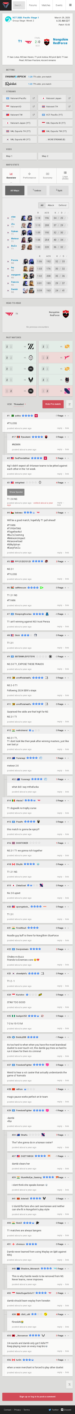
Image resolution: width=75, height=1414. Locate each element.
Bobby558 (21, 1037)
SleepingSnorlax (23, 614)
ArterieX (25, 1198)
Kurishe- (20, 995)
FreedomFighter (24, 1065)
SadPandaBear (22, 458)
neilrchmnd (22, 730)
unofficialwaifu (23, 678)
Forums (33, 5)
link (67, 428)
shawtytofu (21, 973)
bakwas (18, 513)
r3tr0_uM (25, 1314)
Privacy (17, 1410)
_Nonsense (22, 1335)
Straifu (24, 1135)
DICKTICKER (22, 843)
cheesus (20, 1244)
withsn (19, 1089)
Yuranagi (20, 758)
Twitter (55, 1410)
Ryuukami (26, 437)
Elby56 (19, 864)
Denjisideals (22, 949)
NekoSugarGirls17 (25, 1293)
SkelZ (19, 1223)
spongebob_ (22, 907)
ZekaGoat (21, 885)
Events (59, 5)
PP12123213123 (23, 561)
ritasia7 (19, 800)
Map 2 (45, 156)
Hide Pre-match (53, 404)
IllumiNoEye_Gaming (31, 1177)
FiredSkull (21, 928)
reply (59, 428)
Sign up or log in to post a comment (37, 1396)
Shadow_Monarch (30, 1268)
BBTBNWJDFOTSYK (25, 656)
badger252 (21, 1016)
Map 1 (9, 156)
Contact (7, 1410)
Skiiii (17, 635)
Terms (26, 1410)
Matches (46, 5)
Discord (67, 1410)
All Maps (15, 190)
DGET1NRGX (27, 1156)
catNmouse (20, 587)
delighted (19, 482)
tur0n (18, 1360)
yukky (18, 416)
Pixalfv (19, 822)
